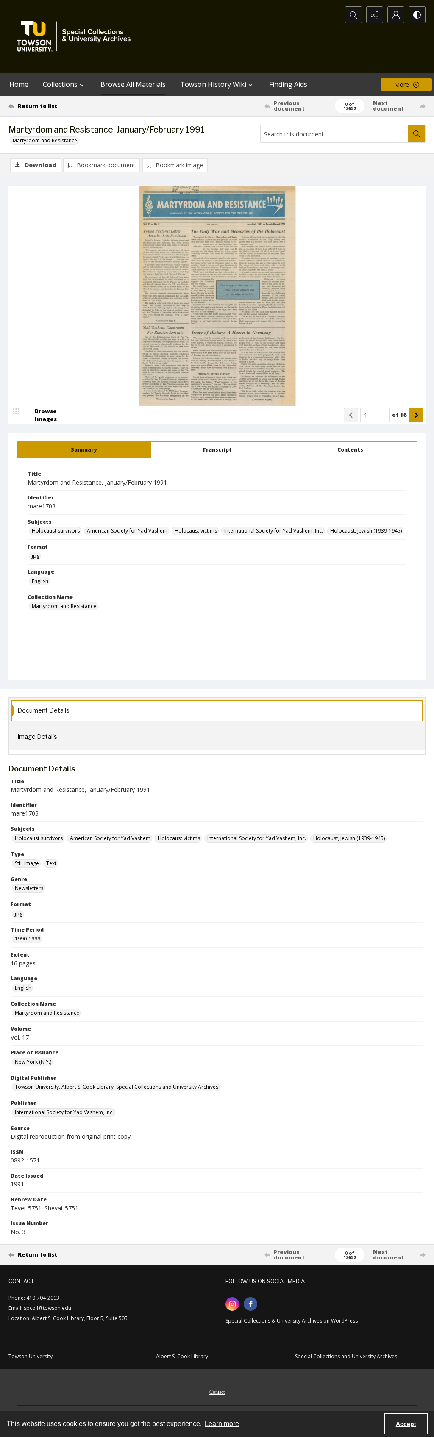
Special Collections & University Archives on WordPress (291, 1320)
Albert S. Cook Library (182, 1356)
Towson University (30, 1356)
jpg (35, 555)
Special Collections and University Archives (346, 1356)
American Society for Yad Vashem (127, 530)
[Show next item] (416, 415)
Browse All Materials (133, 84)
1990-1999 (27, 938)
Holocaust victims (196, 530)
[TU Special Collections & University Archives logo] (76, 36)
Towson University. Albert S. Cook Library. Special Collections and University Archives (116, 1086)
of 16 (399, 415)
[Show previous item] (351, 415)
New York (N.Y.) (33, 1061)
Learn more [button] (222, 1423)
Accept (406, 1423)
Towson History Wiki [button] (213, 84)
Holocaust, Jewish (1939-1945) (366, 530)
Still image (27, 863)
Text (51, 863)
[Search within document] (416, 133)
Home (18, 84)
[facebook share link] (250, 1304)
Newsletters (29, 888)
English (40, 581)
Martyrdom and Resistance (45, 140)
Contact (217, 1392)
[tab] (83, 450)
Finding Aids (288, 84)
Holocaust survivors (56, 530)
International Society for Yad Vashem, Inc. (273, 530)
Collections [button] (60, 84)
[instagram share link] (232, 1304)
